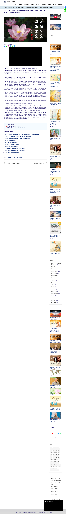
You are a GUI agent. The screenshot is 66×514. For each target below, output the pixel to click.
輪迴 (56, 468)
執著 (58, 452)
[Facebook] (5, 46)
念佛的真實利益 (54, 291)
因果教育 (55, 452)
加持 (53, 450)
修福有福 (52, 286)
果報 (15, 157)
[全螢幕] (60, 18)
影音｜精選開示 (54, 275)
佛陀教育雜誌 (53, 302)
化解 (56, 450)
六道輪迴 (57, 447)
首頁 (15, 4)
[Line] (7, 46)
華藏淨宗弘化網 (54, 494)
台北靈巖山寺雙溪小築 (55, 499)
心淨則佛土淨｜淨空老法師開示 (11, 146)
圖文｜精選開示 (54, 273)
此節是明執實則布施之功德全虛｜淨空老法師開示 (15, 148)
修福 (51, 447)
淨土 (58, 461)
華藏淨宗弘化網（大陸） (56, 497)
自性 (56, 466)
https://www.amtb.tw (19, 124)
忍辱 (58, 454)
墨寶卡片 (37, 4)
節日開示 (52, 282)
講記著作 (32, 4)
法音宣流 (44, 4)
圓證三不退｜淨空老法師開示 (11, 142)
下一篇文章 (39, 163)
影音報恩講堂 (26, 4)
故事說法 (52, 297)
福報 (59, 464)
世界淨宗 (54, 4)
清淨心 (51, 464)
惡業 (10, 157)
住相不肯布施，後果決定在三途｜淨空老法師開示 (15, 150)
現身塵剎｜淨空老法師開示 (10, 140)
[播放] (51, 18)
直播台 (20, 4)
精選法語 (52, 289)
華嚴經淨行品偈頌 (54, 271)
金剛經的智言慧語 (11, 7)
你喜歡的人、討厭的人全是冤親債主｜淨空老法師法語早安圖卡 (55, 410)
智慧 (55, 459)
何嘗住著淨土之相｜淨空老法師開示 (12, 144)
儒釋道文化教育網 (54, 488)
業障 (57, 459)
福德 (51, 466)
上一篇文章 (13, 163)
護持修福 (49, 4)
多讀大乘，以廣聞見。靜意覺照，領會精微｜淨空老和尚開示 (17, 138)
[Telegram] (15, 46)
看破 (57, 464)
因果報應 (52, 452)
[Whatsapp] (13, 46)
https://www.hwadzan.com (20, 127)
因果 (8, 157)
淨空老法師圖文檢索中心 (56, 480)
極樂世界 (52, 461)
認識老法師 (53, 266)
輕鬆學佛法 (53, 300)
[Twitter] (11, 46)
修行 (53, 447)
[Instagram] (9, 46)
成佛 (12, 157)
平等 (53, 454)
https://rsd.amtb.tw (18, 126)
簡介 (52, 268)
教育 (58, 457)
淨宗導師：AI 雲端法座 (55, 478)
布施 (51, 454)
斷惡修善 (52, 459)
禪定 (53, 466)
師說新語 (52, 280)
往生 (56, 454)
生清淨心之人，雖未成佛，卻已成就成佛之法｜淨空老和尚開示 (18, 136)
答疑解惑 (52, 284)
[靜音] (58, 18)
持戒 (53, 457)
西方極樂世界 (19, 157)
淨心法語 (52, 277)
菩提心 (59, 466)
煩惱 (54, 464)
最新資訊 (52, 295)
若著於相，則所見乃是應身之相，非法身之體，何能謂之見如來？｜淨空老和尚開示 (22, 134)
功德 (51, 450)
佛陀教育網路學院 (54, 486)
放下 (56, 457)
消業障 (55, 461)
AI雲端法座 (60, 4)
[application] (55, 17)
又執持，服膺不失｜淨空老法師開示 (12, 152)
